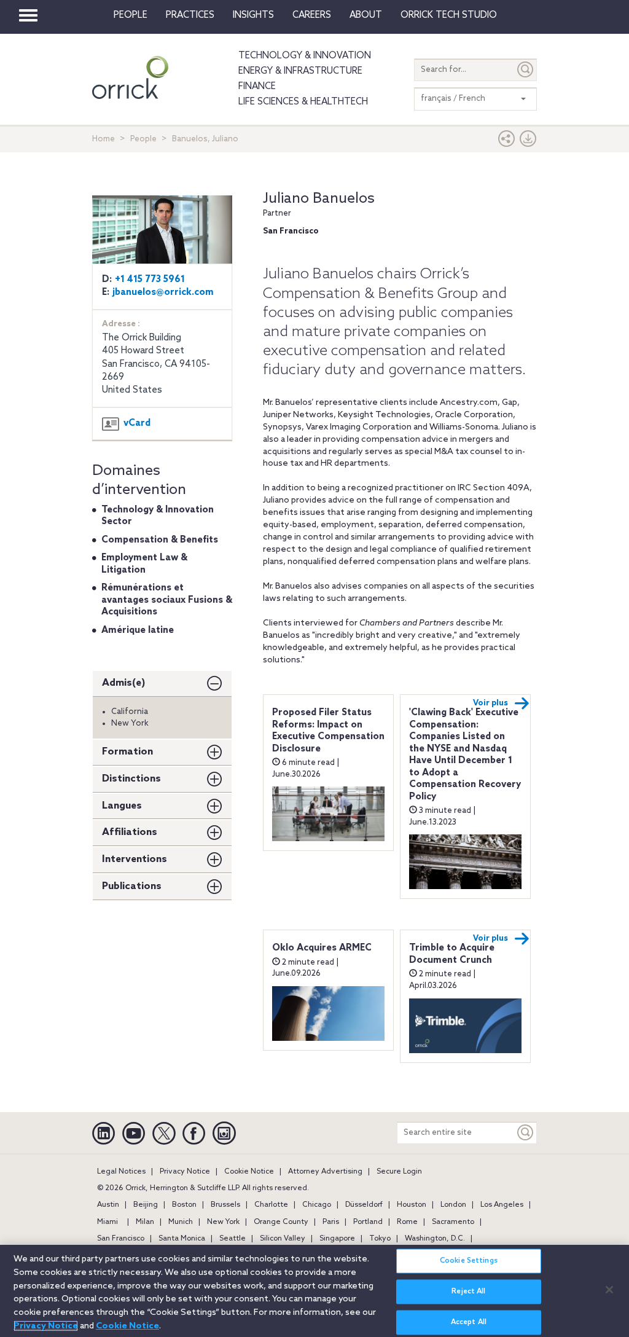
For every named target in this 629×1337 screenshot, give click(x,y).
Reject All (468, 1291)
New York (223, 1222)
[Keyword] (526, 1132)
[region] (314, 1291)
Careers (311, 15)
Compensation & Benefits (159, 540)
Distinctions (131, 779)
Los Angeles (501, 1205)
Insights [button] (253, 15)
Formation (127, 752)
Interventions (134, 859)
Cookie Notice (249, 1171)
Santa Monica (181, 1238)
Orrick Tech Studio (448, 15)
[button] (506, 141)
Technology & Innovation (304, 55)
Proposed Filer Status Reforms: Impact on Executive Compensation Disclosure (328, 731)
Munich (180, 1222)
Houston (411, 1205)
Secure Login (399, 1171)
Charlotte (271, 1205)
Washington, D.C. (435, 1238)
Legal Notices (121, 1171)
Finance (257, 86)
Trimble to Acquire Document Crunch (451, 954)
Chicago (316, 1205)
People (130, 15)
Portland (368, 1222)
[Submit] (526, 69)
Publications (132, 886)
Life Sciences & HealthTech (303, 102)
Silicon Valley (282, 1238)
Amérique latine (137, 630)
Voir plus (490, 703)
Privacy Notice (185, 1171)
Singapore (337, 1238)
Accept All (468, 1322)
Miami (107, 1222)
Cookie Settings (469, 1261)
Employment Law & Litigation (144, 564)
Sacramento (453, 1222)
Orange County (281, 1222)
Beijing (145, 1205)
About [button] (366, 15)
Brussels (225, 1205)
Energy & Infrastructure (300, 71)
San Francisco (120, 1238)
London (453, 1205)
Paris (330, 1222)
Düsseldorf (364, 1205)
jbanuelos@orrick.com (163, 292)
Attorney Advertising (325, 1171)
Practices (190, 15)
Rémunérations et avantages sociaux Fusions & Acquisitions (166, 600)
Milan (145, 1222)
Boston (184, 1205)
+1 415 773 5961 (150, 279)
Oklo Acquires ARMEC (322, 948)
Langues (122, 806)
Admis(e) (124, 683)
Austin (108, 1205)
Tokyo (380, 1238)
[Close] (609, 1289)
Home (103, 139)
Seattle (232, 1238)
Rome (407, 1222)
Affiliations (129, 832)
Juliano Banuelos (319, 199)
